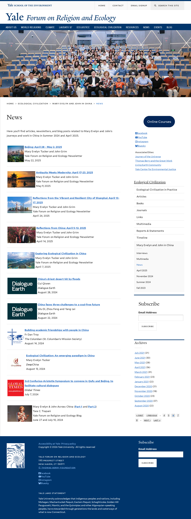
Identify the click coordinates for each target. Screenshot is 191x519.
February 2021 (142, 376)
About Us (11, 27)
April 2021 (140, 367)
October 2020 (142, 396)
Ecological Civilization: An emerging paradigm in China (60, 355)
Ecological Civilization (107, 27)
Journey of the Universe (148, 156)
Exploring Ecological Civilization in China (60, 253)
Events (158, 27)
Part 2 (92, 406)
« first (139, 415)
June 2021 (140, 357)
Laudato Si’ (65, 27)
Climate (50, 27)
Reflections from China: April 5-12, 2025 (61, 228)
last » (157, 420)
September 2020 (144, 400)
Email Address (147, 312)
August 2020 (142, 405)
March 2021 (141, 372)
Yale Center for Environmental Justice (155, 169)
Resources (132, 27)
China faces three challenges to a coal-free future (69, 304)
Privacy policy (68, 443)
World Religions (31, 27)
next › (147, 420)
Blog (169, 27)
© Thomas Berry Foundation (57, 467)
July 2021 (139, 352)
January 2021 (142, 381)
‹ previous (152, 415)
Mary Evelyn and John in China (72, 103)
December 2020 (143, 386)
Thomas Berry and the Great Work (153, 160)
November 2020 (143, 391)
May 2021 (140, 362)
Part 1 (78, 406)
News (146, 27)
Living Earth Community (148, 165)
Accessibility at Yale (49, 443)
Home (10, 103)
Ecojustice (83, 27)
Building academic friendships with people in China (57, 330)
